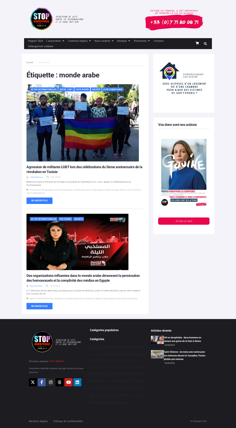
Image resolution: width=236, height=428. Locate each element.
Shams (122, 190)
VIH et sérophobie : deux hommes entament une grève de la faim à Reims (183, 339)
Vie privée (136, 190)
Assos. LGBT (66, 89)
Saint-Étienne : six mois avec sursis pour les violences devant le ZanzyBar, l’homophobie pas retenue (185, 355)
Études (123, 402)
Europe (100, 367)
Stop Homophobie (112, 89)
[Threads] (60, 382)
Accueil (29, 62)
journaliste (58, 298)
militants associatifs (81, 190)
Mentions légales (38, 421)
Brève (92, 361)
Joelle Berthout (36, 177)
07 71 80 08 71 (57, 361)
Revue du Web (36, 286)
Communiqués (106, 361)
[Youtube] (69, 382)
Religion (104, 388)
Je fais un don (183, 221)
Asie (101, 354)
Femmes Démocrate (44, 298)
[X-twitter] (33, 382)
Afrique (94, 354)
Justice (96, 380)
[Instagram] (51, 382)
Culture (123, 360)
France (96, 373)
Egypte (32, 298)
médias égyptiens (109, 298)
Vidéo (113, 402)
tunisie (129, 190)
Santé (114, 388)
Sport (140, 388)
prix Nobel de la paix (110, 190)
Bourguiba (49, 190)
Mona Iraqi (121, 298)
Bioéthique (138, 355)
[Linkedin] (77, 382)
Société (96, 89)
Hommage (108, 374)
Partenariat (109, 381)
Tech (129, 396)
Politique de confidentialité (68, 421)
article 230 (40, 190)
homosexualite (66, 190)
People (120, 380)
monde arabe (96, 190)
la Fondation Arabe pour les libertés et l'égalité (82, 298)
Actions (96, 347)
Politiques (65, 219)
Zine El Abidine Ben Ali (35, 193)
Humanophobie (129, 373)
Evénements (114, 367)
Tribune (136, 396)
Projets (94, 388)
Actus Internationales (43, 89)
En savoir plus (39, 200)
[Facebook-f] (42, 382)
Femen (57, 190)
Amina (32, 190)
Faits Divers (82, 89)
